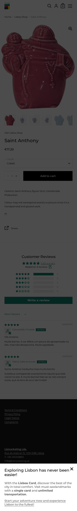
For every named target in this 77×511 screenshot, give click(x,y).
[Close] (71, 469)
